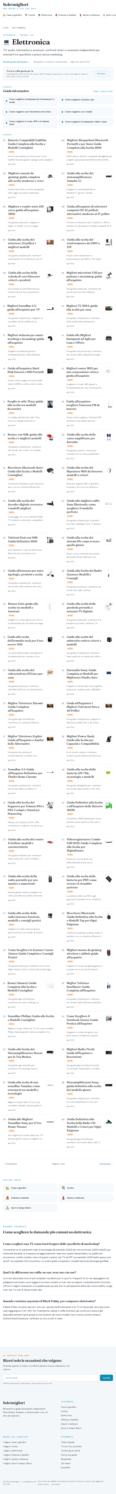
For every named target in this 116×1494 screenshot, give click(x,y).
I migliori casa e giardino (14, 1442)
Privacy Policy (43, 1484)
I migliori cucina (10, 1446)
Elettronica (45, 15)
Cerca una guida (69, 1455)
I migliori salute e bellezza (15, 1459)
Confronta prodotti (70, 1450)
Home (6, 28)
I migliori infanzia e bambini (16, 1455)
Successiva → (106, 1163)
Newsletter (66, 1459)
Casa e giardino (12, 15)
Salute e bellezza (89, 15)
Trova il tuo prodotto (71, 1446)
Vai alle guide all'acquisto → (16, 61)
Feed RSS (65, 1467)
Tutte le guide (67, 1442)
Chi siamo (66, 1463)
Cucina (30, 15)
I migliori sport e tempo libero (17, 1463)
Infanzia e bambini (65, 15)
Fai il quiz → (102, 73)
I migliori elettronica (12, 1450)
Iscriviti (106, 1377)
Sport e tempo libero (71, 1428)
